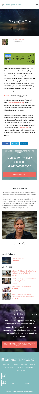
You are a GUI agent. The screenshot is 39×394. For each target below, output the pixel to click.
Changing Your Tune (19, 260)
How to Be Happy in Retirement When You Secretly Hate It (19, 281)
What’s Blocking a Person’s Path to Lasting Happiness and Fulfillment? (19, 296)
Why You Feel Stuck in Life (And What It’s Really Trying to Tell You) (19, 273)
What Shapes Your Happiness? (19, 289)
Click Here (7, 96)
